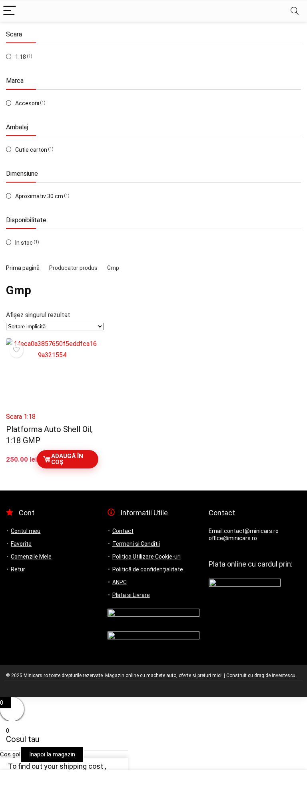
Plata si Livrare (131, 595)
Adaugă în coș (67, 459)
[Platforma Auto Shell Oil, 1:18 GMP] (52, 373)
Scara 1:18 (21, 416)
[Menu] (9, 11)
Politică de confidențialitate (147, 569)
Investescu (283, 675)
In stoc (24, 242)
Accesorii (27, 103)
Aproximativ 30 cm (39, 196)
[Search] (294, 11)
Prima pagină (23, 268)
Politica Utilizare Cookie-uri (146, 556)
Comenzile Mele (31, 556)
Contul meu (25, 531)
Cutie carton (31, 150)
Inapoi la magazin (52, 754)
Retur (18, 569)
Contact (123, 531)
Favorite (21, 544)
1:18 (20, 57)
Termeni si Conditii (136, 544)
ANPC (119, 582)
